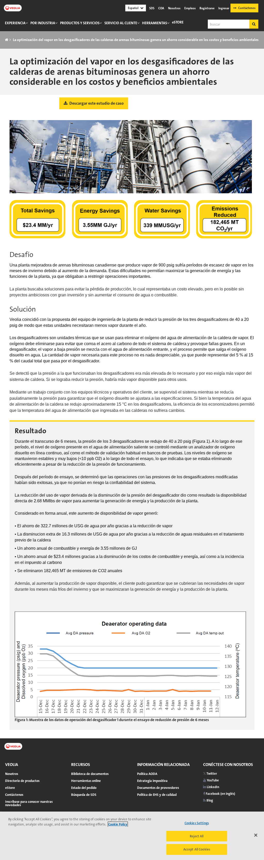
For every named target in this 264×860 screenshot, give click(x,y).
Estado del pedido (83, 788)
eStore (178, 22)
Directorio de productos (22, 781)
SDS (151, 8)
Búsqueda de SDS (83, 794)
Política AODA (147, 774)
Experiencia (15, 23)
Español (133, 8)
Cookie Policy (117, 824)
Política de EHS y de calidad (157, 794)
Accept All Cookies (196, 849)
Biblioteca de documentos (90, 774)
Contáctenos (246, 8)
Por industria (42, 23)
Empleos (190, 8)
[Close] (255, 835)
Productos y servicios (80, 23)
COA (161, 8)
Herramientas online (86, 781)
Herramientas (154, 23)
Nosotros (174, 8)
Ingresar (223, 8)
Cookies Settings (197, 823)
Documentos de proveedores (158, 788)
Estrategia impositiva (152, 781)
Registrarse (207, 8)
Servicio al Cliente (120, 23)
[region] (132, 836)
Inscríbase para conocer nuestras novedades (29, 803)
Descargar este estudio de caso (96, 103)
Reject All (196, 836)
